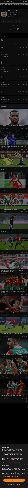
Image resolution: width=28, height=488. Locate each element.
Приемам (14, 480)
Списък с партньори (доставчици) (10, 476)
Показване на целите (14, 484)
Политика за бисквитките (14, 462)
